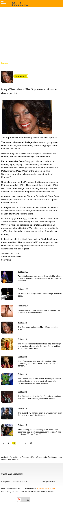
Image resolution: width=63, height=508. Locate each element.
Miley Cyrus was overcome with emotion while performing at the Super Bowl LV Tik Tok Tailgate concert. (38, 363)
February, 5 (22, 425)
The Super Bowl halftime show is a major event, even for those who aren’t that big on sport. (40, 414)
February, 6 (22, 374)
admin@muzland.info (46, 488)
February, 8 (22, 339)
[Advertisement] (31, 36)
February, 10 (23, 306)
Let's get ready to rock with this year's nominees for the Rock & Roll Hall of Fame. (39, 311)
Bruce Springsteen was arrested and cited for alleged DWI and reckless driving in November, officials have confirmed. (40, 278)
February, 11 (23, 272)
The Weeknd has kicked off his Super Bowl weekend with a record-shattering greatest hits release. (39, 397)
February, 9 (22, 322)
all (31, 443)
